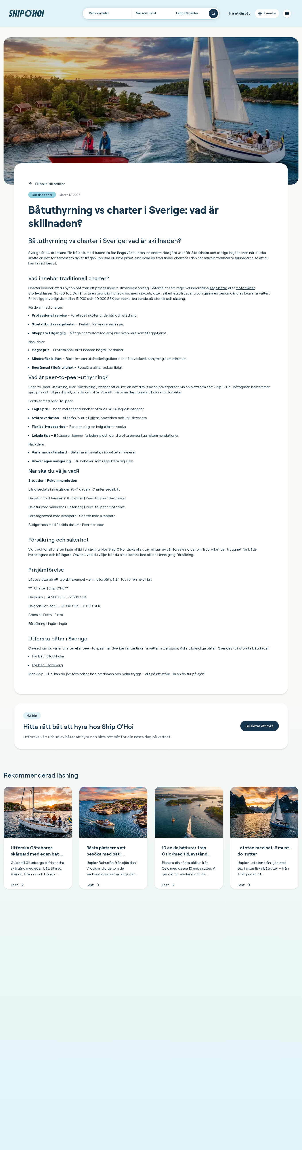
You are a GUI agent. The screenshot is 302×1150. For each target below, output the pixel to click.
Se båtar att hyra (259, 726)
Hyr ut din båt (239, 13)
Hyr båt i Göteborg (47, 665)
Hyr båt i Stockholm (48, 656)
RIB (92, 417)
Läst (14, 885)
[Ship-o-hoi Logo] (26, 13)
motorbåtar (245, 288)
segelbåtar (218, 288)
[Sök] (213, 13)
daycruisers (138, 392)
